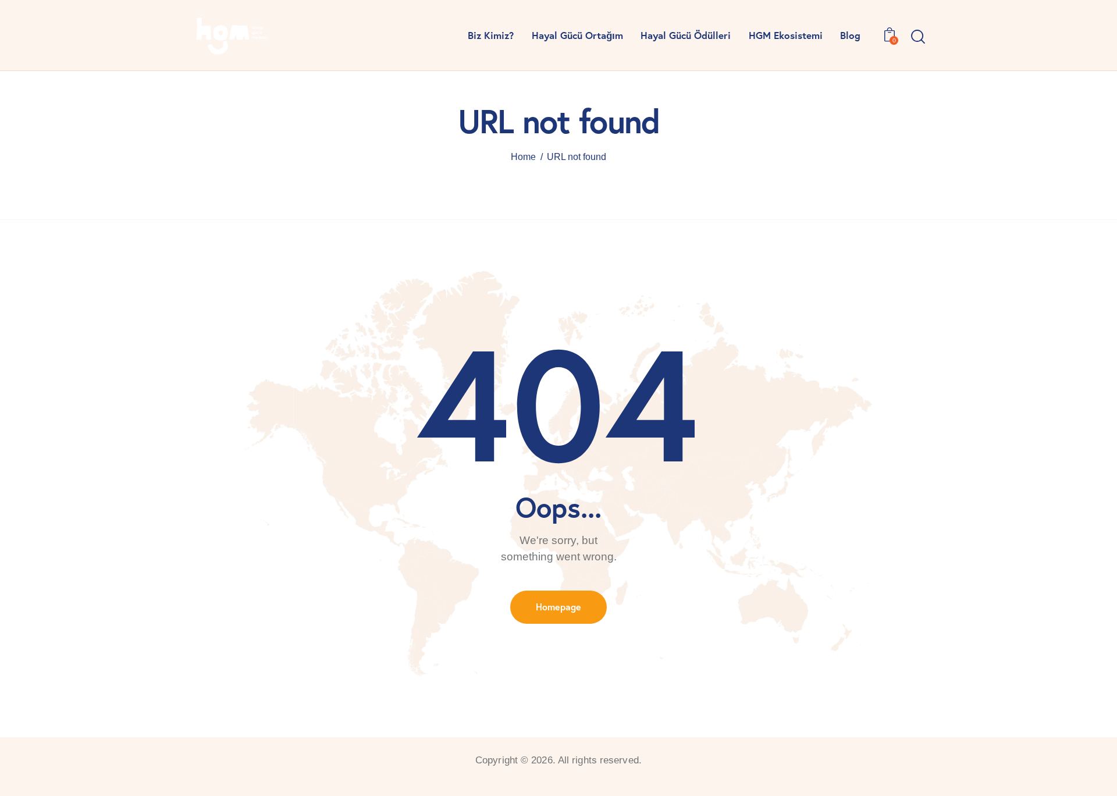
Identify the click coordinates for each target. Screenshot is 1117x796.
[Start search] (918, 37)
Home (523, 157)
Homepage (558, 606)
